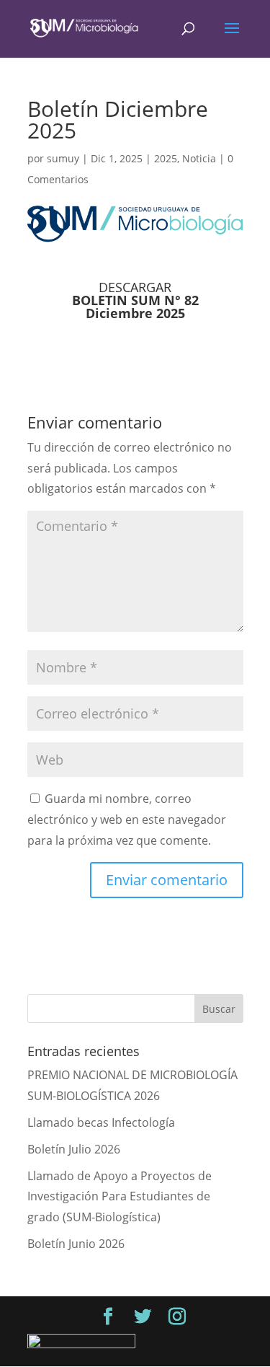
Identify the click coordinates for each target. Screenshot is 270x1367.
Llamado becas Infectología (101, 1122)
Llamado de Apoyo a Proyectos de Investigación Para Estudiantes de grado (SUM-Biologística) (119, 1197)
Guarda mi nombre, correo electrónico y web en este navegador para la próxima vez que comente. (126, 819)
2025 (165, 158)
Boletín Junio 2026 (76, 1244)
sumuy (63, 158)
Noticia (199, 158)
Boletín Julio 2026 (73, 1149)
